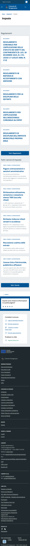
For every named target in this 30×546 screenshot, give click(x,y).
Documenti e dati (5, 370)
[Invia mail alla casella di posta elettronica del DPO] (9, 476)
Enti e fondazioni (5, 372)
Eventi (3, 437)
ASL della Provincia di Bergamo (9, 494)
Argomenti (9, 14)
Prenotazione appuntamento (9, 519)
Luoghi (3, 434)
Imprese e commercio (7, 408)
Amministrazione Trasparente (9, 513)
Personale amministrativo (8, 378)
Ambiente (3, 392)
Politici (3, 380)
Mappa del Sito (22, 540)
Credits (10, 540)
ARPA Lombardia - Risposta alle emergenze (13, 497)
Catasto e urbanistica (7, 400)
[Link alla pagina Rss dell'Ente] (5, 529)
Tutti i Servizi (15, 285)
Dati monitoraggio (6, 538)
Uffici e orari (4, 464)
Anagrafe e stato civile (7, 395)
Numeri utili (4, 467)
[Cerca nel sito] (25, 7)
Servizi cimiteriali (5, 416)
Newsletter (4, 531)
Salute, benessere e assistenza (9, 411)
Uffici (2, 383)
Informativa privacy (6, 505)
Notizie (3, 425)
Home (3, 14)
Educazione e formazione (8, 405)
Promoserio (4, 500)
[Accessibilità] (4, 541)
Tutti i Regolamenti (15, 153)
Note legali (4, 508)
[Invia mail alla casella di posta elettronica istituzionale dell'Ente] (15, 454)
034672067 (9, 452)
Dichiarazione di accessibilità (8, 510)
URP (2, 462)
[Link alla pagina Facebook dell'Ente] (2, 529)
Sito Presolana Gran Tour (8, 502)
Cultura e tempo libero (7, 403)
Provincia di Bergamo (7, 492)
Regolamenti (6, 38)
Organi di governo (6, 375)
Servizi (19, 538)
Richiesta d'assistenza (7, 521)
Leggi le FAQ (4, 515)
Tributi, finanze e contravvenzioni (11, 165)
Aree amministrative (6, 367)
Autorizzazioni (5, 397)
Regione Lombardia (6, 2)
